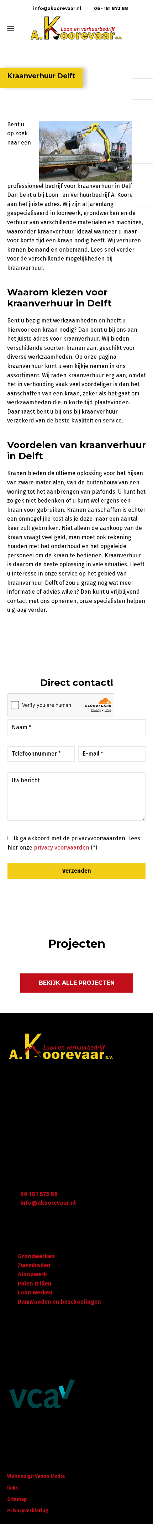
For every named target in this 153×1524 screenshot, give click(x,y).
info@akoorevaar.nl (56, 8)
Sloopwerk (32, 1274)
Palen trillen (35, 1283)
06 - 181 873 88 (110, 8)
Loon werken (35, 1292)
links (13, 1488)
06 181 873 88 (39, 1194)
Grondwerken (36, 1256)
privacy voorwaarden (61, 847)
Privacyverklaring (27, 1511)
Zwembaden (34, 1265)
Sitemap (17, 1499)
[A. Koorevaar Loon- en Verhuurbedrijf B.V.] (76, 28)
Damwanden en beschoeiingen (59, 1301)
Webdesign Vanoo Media (36, 1476)
